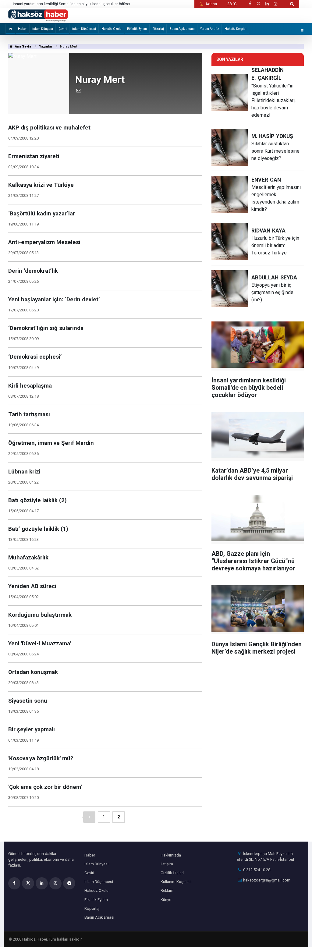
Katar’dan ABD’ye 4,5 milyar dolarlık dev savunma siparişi (60, 4)
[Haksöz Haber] (38, 15)
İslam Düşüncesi (84, 28)
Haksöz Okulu (111, 28)
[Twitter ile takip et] (258, 4)
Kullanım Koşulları (176, 881)
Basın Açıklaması (182, 28)
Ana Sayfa (22, 46)
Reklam (167, 890)
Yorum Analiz (209, 28)
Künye (166, 899)
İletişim (167, 864)
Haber (22, 28)
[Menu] (302, 30)
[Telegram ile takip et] (69, 883)
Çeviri (62, 28)
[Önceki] (89, 817)
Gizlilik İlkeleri (172, 873)
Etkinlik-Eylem (137, 28)
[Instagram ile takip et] (275, 4)
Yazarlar (45, 46)
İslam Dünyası (42, 28)
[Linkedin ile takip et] (267, 4)
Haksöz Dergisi (235, 28)
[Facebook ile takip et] (250, 4)
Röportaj (158, 28)
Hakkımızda (171, 855)
